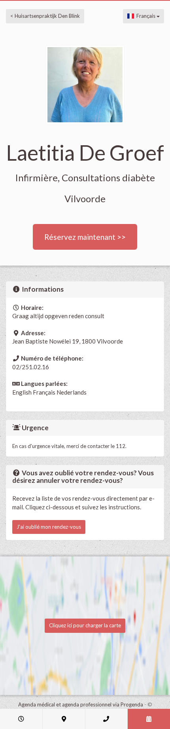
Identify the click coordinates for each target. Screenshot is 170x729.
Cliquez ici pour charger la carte (85, 625)
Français (145, 16)
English (22, 392)
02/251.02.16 (30, 366)
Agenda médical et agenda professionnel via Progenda (80, 704)
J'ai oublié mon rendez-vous (49, 527)
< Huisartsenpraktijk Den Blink (45, 16)
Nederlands (72, 392)
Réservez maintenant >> (85, 236)
